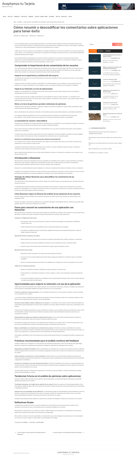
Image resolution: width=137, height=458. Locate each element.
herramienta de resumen (34, 60)
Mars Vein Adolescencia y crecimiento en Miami (100, 148)
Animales (17, 16)
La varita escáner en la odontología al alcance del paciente (67, 432)
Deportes (24, 16)
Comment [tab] (108, 51)
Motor (58, 16)
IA (36, 422)
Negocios (64, 16)
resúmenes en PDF (19, 198)
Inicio (4, 16)
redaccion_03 (40, 35)
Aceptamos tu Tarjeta (18, 4)
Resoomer (41, 422)
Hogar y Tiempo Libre (41, 16)
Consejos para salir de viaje (110, 102)
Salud (70, 16)
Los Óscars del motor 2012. (110, 79)
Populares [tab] (93, 51)
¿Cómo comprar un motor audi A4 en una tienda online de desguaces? (31, 433)
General (30, 16)
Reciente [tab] (100, 51)
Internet (51, 16)
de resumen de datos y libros (28, 386)
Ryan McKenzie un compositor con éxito (99, 152)
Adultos (10, 16)
